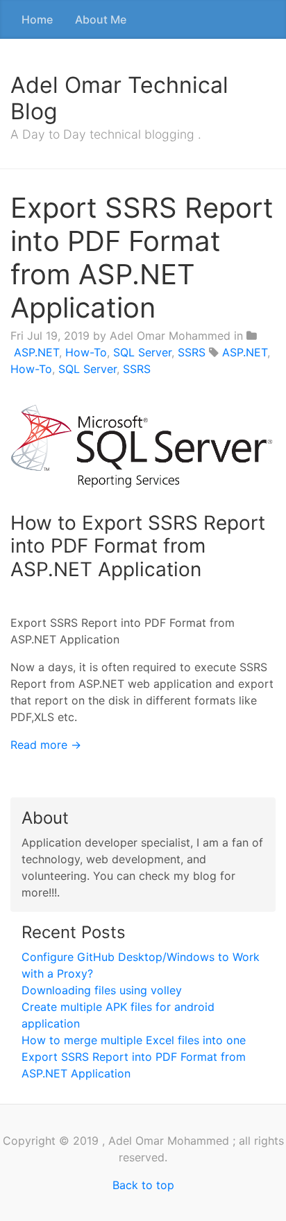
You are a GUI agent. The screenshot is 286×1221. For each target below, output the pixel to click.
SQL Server (142, 352)
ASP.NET (36, 352)
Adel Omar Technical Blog (119, 98)
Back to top (143, 1185)
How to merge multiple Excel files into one (134, 1040)
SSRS (191, 352)
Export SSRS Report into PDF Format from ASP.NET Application (142, 257)
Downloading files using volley (102, 990)
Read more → (45, 745)
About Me (100, 19)
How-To (86, 352)
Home (37, 19)
